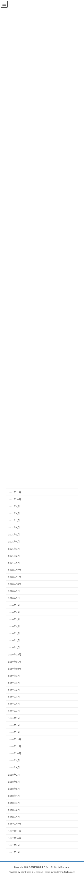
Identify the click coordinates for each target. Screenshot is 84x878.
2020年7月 (14, 605)
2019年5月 (14, 704)
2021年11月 (14, 492)
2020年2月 (14, 640)
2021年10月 (14, 499)
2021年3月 (14, 549)
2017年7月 (14, 852)
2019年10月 (14, 669)
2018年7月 (14, 775)
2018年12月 (14, 739)
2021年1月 (14, 563)
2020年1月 (14, 647)
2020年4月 (14, 626)
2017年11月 (14, 831)
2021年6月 (14, 527)
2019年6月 (14, 697)
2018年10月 (14, 753)
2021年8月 (14, 513)
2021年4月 (14, 542)
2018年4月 (14, 796)
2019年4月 (14, 711)
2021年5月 (14, 534)
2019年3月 (14, 718)
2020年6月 (14, 612)
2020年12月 (14, 570)
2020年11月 (14, 577)
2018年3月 (14, 803)
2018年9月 (14, 760)
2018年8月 (14, 767)
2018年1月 (14, 817)
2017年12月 (14, 824)
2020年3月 (14, 633)
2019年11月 (14, 662)
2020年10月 (14, 584)
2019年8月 (14, 683)
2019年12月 (14, 654)
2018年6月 (14, 782)
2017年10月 (14, 838)
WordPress (26, 872)
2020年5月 (14, 619)
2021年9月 (14, 506)
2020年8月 (14, 598)
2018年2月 (14, 810)
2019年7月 (14, 690)
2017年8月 (14, 845)
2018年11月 (14, 746)
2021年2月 (14, 556)
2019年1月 (14, 732)
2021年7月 (14, 520)
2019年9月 (14, 676)
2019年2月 (14, 725)
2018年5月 (14, 789)
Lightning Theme (42, 872)
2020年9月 (14, 591)
